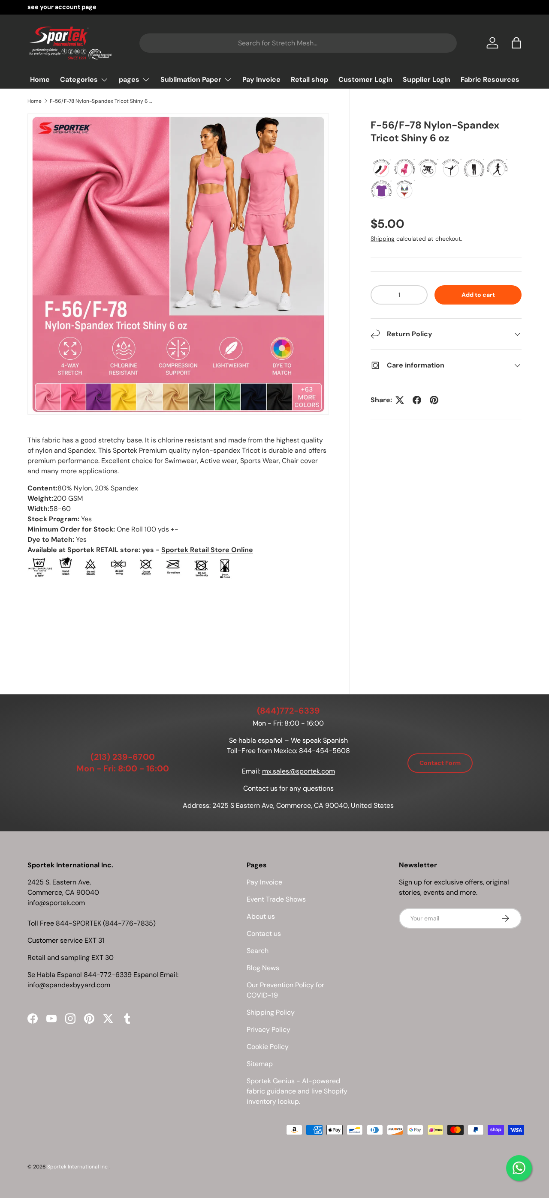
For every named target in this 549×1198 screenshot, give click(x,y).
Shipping (383, 238)
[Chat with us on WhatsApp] (519, 1168)
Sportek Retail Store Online (207, 549)
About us (261, 916)
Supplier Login (426, 79)
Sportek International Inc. (78, 1166)
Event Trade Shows (276, 899)
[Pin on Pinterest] (434, 400)
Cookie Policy (268, 1046)
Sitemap (260, 1063)
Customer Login (365, 79)
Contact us (264, 933)
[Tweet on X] (399, 400)
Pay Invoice (261, 79)
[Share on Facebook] (416, 400)
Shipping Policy (271, 1012)
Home (40, 79)
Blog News (263, 967)
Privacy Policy (268, 1029)
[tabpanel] (178, 546)
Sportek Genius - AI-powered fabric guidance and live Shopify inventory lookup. (297, 1091)
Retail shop (309, 79)
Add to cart (478, 295)
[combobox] (297, 43)
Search (257, 950)
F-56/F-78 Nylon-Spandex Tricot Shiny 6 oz (101, 101)
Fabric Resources (490, 79)
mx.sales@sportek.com (298, 771)
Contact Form (440, 763)
